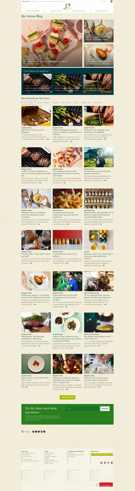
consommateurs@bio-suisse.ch (30, 461)
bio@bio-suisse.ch (27, 459)
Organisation (71, 475)
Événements (94, 475)
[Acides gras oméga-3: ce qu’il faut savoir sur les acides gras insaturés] (99, 55)
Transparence (25, 480)
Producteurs (34, 1)
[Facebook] (33, 432)
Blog (92, 472)
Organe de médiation (50, 456)
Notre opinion (49, 473)
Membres (70, 473)
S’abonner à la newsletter (102, 454)
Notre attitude (55, 11)
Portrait (70, 472)
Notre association (79, 11)
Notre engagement (33, 11)
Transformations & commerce (76, 455)
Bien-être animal (26, 473)
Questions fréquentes (51, 472)
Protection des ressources (29, 477)
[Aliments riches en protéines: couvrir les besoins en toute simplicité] (99, 30)
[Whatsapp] (39, 432)
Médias (47, 458)
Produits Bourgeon (96, 473)
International (61, 1)
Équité (24, 478)
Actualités (94, 477)
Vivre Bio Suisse (102, 11)
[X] (36, 432)
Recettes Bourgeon (96, 480)
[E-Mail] (42, 432)
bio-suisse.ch (26, 1)
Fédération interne (73, 480)
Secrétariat (48, 455)
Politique (47, 477)
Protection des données (51, 461)
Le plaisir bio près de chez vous (99, 478)
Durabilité (24, 472)
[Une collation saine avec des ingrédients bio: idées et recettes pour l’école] (51, 43)
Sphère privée (49, 463)
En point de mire (49, 475)
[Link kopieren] (44, 432)
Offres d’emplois (49, 453)
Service (70, 478)
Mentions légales (49, 460)
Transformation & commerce (47, 1)
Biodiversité (25, 475)
